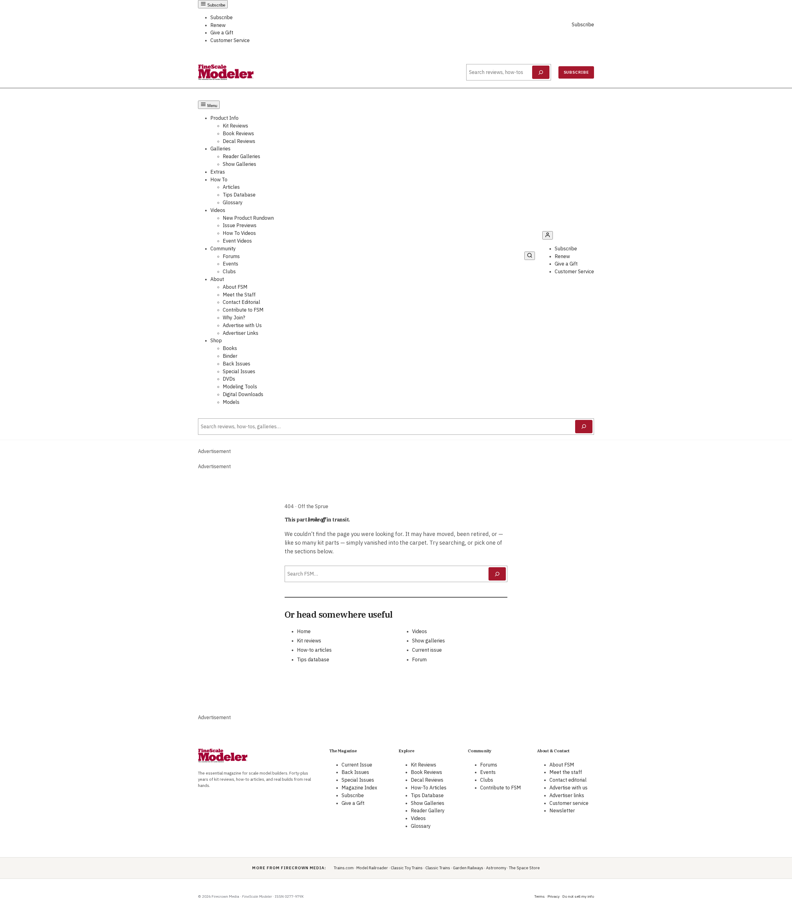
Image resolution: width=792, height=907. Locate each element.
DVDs (229, 379)
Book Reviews (238, 133)
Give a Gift (221, 32)
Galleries (220, 148)
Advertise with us (568, 787)
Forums (231, 256)
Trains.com (344, 867)
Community (223, 248)
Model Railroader (372, 867)
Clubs (229, 271)
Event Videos (237, 241)
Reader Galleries (241, 156)
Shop (216, 340)
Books (230, 348)
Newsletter (562, 810)
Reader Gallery (428, 810)
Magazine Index (359, 787)
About (217, 279)
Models (231, 402)
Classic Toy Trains (407, 867)
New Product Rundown (248, 218)
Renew (218, 25)
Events (230, 264)
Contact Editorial (241, 302)
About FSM (235, 287)
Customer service (568, 803)
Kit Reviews (235, 126)
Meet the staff (565, 772)
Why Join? (234, 317)
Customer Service (230, 40)
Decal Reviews (239, 141)
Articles (231, 187)
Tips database (313, 659)
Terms (539, 896)
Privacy (554, 896)
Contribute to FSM (243, 310)
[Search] (541, 72)
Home (304, 631)
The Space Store (524, 867)
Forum (419, 659)
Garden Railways (468, 867)
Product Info (224, 118)
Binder (230, 356)
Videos (217, 210)
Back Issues (236, 364)
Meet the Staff (239, 295)
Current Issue (357, 765)
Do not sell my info (578, 896)
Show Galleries (239, 164)
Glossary (233, 202)
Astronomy (496, 867)
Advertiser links (566, 795)
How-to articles (314, 650)
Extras (217, 172)
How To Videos (239, 233)
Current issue (427, 650)
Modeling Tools (240, 386)
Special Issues (239, 371)
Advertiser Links (240, 333)
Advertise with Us (242, 325)
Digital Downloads (243, 394)
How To (218, 179)
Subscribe (221, 17)
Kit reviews (309, 640)
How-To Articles (428, 787)
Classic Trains (437, 867)
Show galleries (428, 640)
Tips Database (239, 195)
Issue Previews (239, 225)
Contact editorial (568, 780)
